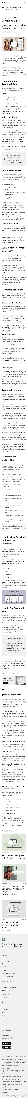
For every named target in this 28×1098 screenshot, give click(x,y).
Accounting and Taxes (15, 7)
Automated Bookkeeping (8, 976)
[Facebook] (3, 1038)
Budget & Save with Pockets (9, 987)
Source (3, 1087)
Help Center (5, 1000)
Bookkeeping (5, 961)
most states (13, 267)
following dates (5, 565)
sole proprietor (8, 358)
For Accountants (6, 990)
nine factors (11, 179)
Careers (4, 1015)
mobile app (20, 406)
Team (3, 1012)
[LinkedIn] (5, 1038)
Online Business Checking (8, 973)
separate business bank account (14, 817)
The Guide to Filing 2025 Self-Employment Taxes (13, 856)
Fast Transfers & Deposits (8, 982)
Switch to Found (6, 1005)
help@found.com (5, 1032)
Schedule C (17, 345)
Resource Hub (5, 997)
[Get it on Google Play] (8, 1047)
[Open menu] (24, 2)
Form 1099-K (12, 415)
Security (4, 1003)
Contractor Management (8, 985)
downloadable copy (11, 439)
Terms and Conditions (11, 1089)
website (14, 406)
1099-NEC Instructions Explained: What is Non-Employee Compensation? (13, 890)
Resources (5, 7)
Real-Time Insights (6, 979)
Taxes (3, 964)
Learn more (12, 654)
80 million (23, 56)
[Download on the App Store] (8, 1043)
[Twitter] (8, 1038)
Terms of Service (5, 1091)
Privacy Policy (12, 1091)
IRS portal (18, 563)
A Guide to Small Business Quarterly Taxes (11, 925)
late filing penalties (15, 629)
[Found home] (5, 2)
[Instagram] (11, 1038)
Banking (4, 958)
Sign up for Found (6, 672)
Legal (3, 1024)
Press (3, 1021)
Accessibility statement (20, 1091)
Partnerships (5, 1018)
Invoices (4, 966)
